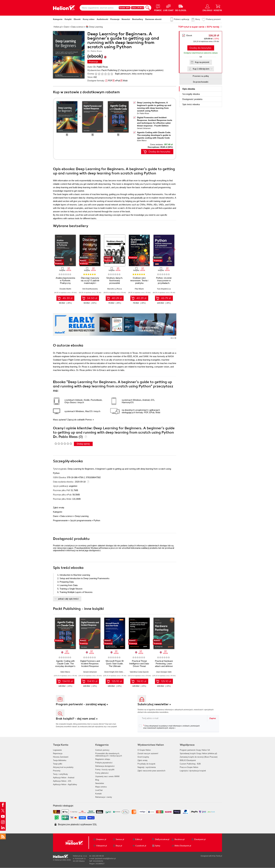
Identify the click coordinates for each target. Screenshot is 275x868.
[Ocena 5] (108, 74)
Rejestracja (57, 753)
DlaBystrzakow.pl (162, 839)
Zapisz (212, 718)
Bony (197, 19)
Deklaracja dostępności (105, 766)
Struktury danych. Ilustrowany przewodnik (114, 280)
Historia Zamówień (60, 757)
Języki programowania (80, 520)
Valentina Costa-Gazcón (139, 672)
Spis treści (191, 104)
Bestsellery (137, 19)
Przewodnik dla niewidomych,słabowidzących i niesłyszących (108, 754)
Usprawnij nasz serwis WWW (107, 776)
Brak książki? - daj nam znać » (77, 718)
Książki (68, 19)
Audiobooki (102, 19)
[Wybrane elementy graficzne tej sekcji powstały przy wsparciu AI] (175, 338)
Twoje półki (57, 764)
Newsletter (99, 783)
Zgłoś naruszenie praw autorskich (151, 771)
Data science (66, 516)
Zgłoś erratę (58, 507)
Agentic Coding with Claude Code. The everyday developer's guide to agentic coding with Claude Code (154, 135)
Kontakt (98, 794)
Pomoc (88, 419)
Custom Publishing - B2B (190, 764)
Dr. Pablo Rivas (100, 67)
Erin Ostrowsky (121, 672)
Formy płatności (102, 773)
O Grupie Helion (144, 750)
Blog (97, 780)
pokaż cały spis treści (68, 599)
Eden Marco (142, 141)
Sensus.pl (120, 839)
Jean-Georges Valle (164, 672)
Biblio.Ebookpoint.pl (183, 846)
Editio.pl (138, 839)
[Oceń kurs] (63, 443)
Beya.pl (119, 846)
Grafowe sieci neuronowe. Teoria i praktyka (139, 280)
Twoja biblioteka (59, 760)
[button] (174, 249)
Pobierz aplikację (181, 19)
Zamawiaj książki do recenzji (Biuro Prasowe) (198, 757)
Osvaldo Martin (65, 289)
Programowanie (60, 520)
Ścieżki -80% (124, 8)
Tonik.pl (219, 856)
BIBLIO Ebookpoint (188, 760)
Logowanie (57, 750)
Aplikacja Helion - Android (63, 777)
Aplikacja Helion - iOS (62, 781)
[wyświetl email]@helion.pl (105, 859)
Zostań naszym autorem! (148, 753)
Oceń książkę (143, 757)
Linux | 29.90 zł (138, 8)
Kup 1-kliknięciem (201, 69)
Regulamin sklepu (102, 759)
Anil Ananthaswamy (90, 289)
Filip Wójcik (139, 289)
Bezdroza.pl (179, 839)
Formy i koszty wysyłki (104, 769)
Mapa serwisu (101, 787)
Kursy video (89, 19)
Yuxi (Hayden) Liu (164, 289)
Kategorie (57, 19)
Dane (55, 516)
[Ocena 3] (102, 74)
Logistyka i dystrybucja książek (193, 771)
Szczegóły (191, 94)
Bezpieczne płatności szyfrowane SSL (77, 824)
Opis (188, 89)
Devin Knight (109, 672)
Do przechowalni (200, 82)
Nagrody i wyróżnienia (147, 767)
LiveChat (99, 790)
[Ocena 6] (111, 74)
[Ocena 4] (105, 74)
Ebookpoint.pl (200, 839)
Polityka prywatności (103, 763)
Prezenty (56, 771)
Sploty (157, 846)
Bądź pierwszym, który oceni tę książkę (133, 73)
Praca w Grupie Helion (189, 767)
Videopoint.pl (101, 846)
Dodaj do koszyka (200, 47)
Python (97, 520)
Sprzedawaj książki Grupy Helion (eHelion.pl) (198, 753)
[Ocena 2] (99, 74)
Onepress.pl (101, 839)
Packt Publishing (109, 70)
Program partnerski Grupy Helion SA (195, 750)
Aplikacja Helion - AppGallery (65, 784)
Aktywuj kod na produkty (63, 767)
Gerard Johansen (144, 128)
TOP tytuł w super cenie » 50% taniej (198, 26)
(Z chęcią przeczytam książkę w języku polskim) (140, 70)
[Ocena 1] (96, 74)
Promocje (114, 19)
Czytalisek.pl (140, 846)
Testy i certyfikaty (60, 774)
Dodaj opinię (83, 444)
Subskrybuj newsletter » (154, 704)
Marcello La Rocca (114, 289)
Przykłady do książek (146, 764)
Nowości (126, 19)
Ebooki (77, 19)
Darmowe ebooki (153, 19)
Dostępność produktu (192, 99)
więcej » (172, 728)
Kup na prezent (202, 62)
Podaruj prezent (213, 19)
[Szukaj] (147, 8)
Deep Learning (82, 516)
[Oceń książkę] (104, 73)
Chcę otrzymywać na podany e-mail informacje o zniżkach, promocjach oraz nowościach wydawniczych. (171, 726)
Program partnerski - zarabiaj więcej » (82, 704)
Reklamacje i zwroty (103, 797)
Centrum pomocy (102, 750)
